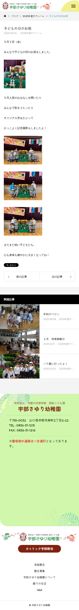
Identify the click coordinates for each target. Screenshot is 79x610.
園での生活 (39, 583)
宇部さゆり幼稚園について (39, 577)
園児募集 (39, 571)
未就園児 (39, 564)
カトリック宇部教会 (39, 549)
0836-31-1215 (25, 425)
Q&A (39, 590)
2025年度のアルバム (31, 33)
